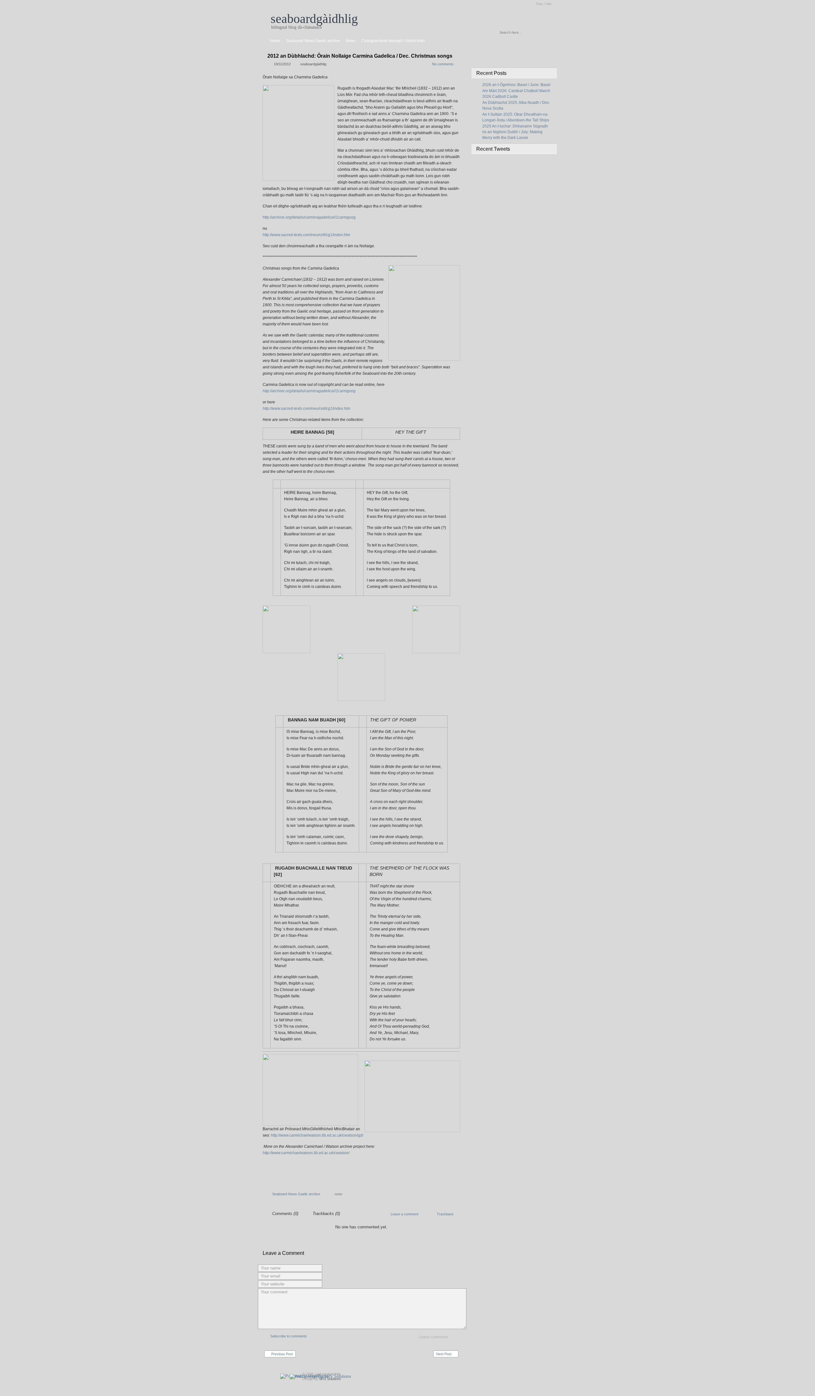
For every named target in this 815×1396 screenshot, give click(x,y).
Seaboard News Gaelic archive (313, 41)
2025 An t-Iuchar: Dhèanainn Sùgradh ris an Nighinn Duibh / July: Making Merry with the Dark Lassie (515, 132)
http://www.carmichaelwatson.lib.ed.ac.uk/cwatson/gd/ (317, 1135)
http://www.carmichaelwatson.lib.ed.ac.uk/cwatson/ (306, 1153)
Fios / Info (543, 4)
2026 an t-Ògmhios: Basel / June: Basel (516, 85)
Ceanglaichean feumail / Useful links (393, 41)
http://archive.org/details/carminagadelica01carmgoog (309, 217)
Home (275, 41)
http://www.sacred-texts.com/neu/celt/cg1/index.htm (306, 235)
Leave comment (433, 1337)
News (351, 41)
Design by (321, 1379)
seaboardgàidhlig (314, 18)
